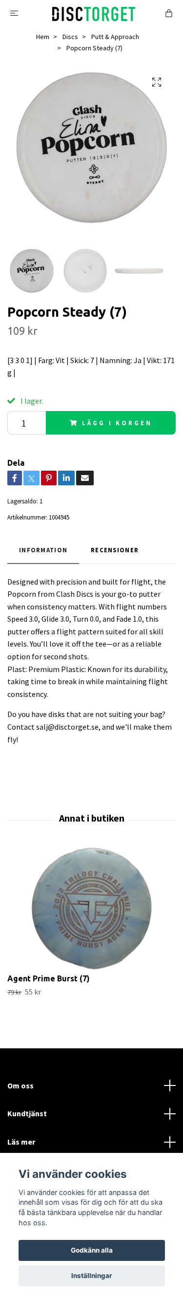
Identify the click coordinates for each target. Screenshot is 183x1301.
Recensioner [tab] (115, 550)
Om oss (20, 1085)
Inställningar (91, 1275)
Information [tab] (43, 550)
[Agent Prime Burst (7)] (91, 908)
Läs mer (21, 1142)
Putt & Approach (115, 36)
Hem (42, 36)
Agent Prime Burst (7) (48, 978)
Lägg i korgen (117, 423)
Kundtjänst (27, 1113)
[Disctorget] (93, 12)
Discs (70, 36)
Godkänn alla (92, 1250)
